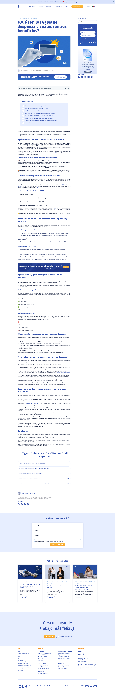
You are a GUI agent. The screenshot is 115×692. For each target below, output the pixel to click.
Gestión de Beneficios (63, 665)
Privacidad (20, 660)
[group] (44, 88)
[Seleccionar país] (93, 6)
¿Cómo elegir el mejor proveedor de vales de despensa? (39, 118)
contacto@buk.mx (82, 653)
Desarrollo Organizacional (65, 651)
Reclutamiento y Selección (64, 658)
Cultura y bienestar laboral (23, 18)
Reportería (40, 660)
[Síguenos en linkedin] (82, 77)
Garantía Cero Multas (23, 663)
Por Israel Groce (24, 70)
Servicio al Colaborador (44, 675)
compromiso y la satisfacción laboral (46, 152)
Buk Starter (20, 670)
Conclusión (27, 123)
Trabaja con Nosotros (23, 653)
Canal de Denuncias (43, 673)
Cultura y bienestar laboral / (54, 581)
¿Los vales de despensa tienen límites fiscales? (36, 108)
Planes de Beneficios (63, 666)
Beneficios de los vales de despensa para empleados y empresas (41, 110)
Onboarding (41, 671)
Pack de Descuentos (63, 668)
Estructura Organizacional (44, 653)
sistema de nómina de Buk (33, 403)
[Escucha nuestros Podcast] (96, 686)
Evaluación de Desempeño (64, 653)
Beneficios (61, 663)
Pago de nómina (33, 18)
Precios (41, 6)
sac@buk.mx (81, 659)
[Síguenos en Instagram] (94, 686)
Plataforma (41, 651)
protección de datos (90, 39)
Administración (42, 663)
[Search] (80, 21)
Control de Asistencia (43, 666)
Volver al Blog (83, 18)
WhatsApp (82, 654)
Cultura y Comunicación (64, 656)
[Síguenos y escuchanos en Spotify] (92, 77)
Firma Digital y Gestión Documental (43, 669)
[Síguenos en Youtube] (91, 686)
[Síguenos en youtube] (88, 77)
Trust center (21, 668)
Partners (20, 655)
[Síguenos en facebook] (19, 504)
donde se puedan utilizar (63, 372)
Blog (66, 6)
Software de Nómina (43, 665)
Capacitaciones (62, 655)
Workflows (40, 658)
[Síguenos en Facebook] (86, 686)
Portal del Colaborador (43, 655)
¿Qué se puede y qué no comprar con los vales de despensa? (40, 113)
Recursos (20, 658)
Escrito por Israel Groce (28, 493)
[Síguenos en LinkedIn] (88, 686)
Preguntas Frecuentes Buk (24, 665)
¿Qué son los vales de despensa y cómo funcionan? (38, 106)
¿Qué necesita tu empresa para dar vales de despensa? (39, 115)
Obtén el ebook (60, 77)
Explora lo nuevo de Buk (24, 667)
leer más (23, 597)
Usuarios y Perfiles (42, 656)
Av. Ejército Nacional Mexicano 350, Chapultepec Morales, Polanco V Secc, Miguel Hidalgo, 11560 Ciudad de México (87, 666)
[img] (65, 88)
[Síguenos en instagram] (85, 77)
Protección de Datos (23, 662)
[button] (19, 88)
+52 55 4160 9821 (82, 661)
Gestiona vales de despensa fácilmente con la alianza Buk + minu (41, 120)
